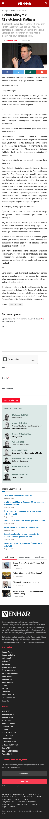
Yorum (4, 326)
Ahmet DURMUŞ (19, 423)
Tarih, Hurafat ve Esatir (20, 445)
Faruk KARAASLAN (20, 466)
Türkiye (5, 689)
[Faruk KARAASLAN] (7, 469)
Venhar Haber (11, 40)
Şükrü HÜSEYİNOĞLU (21, 434)
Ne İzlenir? (6, 661)
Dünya (4, 686)
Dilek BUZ (6, 730)
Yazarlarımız (32, 794)
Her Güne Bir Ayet (18, 794)
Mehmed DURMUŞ (20, 415)
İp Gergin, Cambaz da (20, 461)
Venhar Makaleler (9, 655)
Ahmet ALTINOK (8, 714)
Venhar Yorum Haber (9, 797)
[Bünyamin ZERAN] (7, 452)
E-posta (6, 378)
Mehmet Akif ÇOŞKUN (10, 745)
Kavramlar (6, 664)
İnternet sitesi (7, 388)
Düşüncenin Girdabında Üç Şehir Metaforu (27, 453)
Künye (4, 807)
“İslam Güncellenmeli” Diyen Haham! (27, 573)
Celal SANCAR (7, 726)
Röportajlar (32, 802)
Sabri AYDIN (6, 748)
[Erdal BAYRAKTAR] (7, 477)
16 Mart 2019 (25, 40)
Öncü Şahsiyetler (8, 670)
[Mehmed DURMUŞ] (7, 417)
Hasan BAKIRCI (8, 739)
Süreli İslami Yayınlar (10, 673)
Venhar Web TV (8, 695)
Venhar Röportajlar (9, 667)
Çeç (13, 469)
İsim (4, 367)
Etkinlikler (6, 692)
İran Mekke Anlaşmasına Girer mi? (18, 495)
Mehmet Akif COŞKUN (22, 458)
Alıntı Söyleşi (7, 676)
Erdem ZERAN (7, 736)
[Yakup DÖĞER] (7, 444)
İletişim (12, 807)
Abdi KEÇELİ (6, 711)
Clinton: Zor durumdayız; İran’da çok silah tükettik (24, 521)
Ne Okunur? (6, 658)
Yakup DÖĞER (18, 442)
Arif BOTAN (6, 720)
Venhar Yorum (7, 652)
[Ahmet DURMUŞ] (7, 425)
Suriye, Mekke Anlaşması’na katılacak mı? (21, 527)
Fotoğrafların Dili (8, 698)
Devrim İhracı (17, 418)
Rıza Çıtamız (17, 437)
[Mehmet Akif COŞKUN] (7, 461)
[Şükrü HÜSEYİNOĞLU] (7, 436)
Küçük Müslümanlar (26, 797)
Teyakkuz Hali (17, 477)
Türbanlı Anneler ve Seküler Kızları (26, 582)
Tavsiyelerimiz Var (8, 802)
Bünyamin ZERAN (19, 450)
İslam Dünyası (7, 682)
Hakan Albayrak (16, 304)
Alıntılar (12, 11)
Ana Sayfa (5, 11)
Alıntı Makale (21, 11)
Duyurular (6, 701)
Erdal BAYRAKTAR (20, 475)
